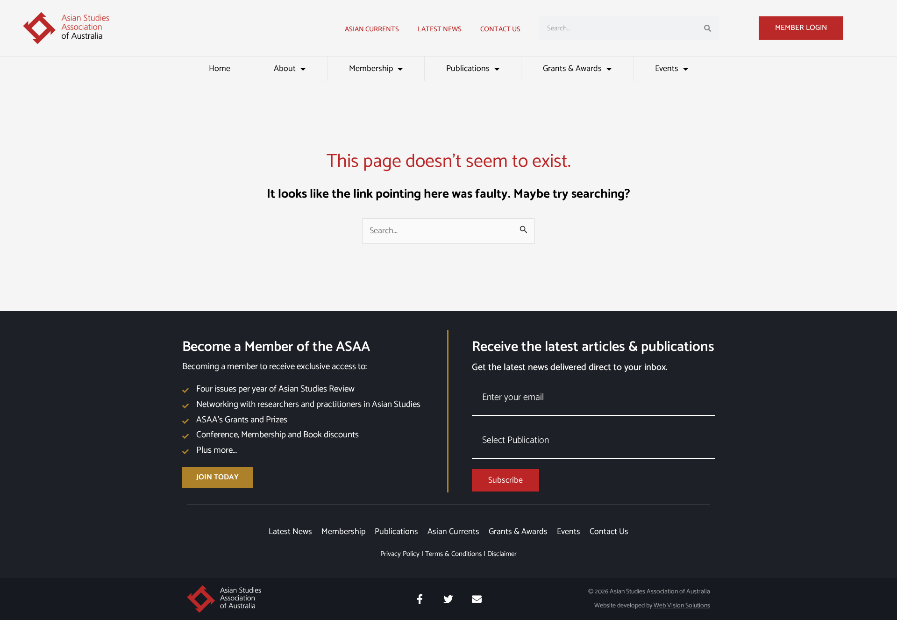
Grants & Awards (572, 69)
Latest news (440, 29)
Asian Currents (372, 29)
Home (219, 69)
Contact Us (500, 29)
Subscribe (505, 480)
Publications (468, 69)
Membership (371, 69)
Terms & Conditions (453, 554)
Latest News (290, 532)
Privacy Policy (400, 554)
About (285, 69)
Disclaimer (502, 554)
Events (666, 69)
